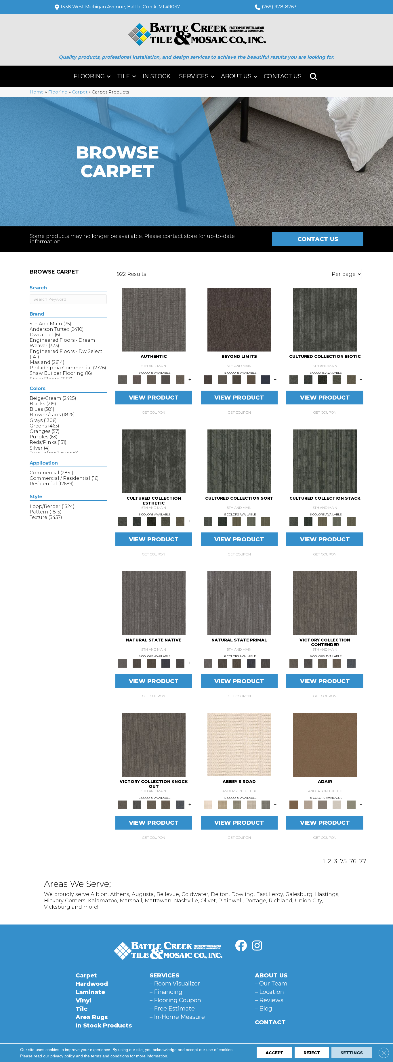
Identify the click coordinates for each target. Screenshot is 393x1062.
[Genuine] (151, 379)
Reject (312, 1052)
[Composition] (337, 379)
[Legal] (165, 379)
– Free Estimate (172, 1008)
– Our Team (271, 983)
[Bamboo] (222, 804)
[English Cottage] (351, 804)
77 (362, 861)
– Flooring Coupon (175, 1000)
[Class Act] (322, 804)
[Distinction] (351, 379)
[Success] (351, 662)
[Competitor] (322, 662)
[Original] (180, 662)
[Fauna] (251, 379)
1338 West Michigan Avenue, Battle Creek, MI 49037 (120, 6)
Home (37, 92)
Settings (351, 1052)
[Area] (239, 319)
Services (194, 76)
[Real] (180, 379)
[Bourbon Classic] (325, 744)
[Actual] (154, 319)
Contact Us (283, 76)
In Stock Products (104, 1025)
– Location (269, 991)
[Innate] (165, 662)
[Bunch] (222, 521)
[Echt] (137, 379)
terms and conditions (110, 1056)
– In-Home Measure (177, 1016)
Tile (123, 76)
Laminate (90, 992)
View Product (154, 397)
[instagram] (257, 946)
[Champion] (308, 662)
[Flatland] (265, 379)
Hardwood (92, 983)
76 (353, 861)
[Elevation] (236, 379)
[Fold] (236, 521)
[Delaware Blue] (265, 804)
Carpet (79, 92)
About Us (236, 76)
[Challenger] (325, 602)
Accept (274, 1052)
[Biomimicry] (325, 319)
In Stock (156, 76)
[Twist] (265, 521)
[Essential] (137, 662)
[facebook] (241, 946)
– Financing (166, 991)
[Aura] (239, 744)
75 (343, 861)
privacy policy (62, 1056)
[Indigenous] (151, 662)
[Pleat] (251, 521)
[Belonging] (154, 602)
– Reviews (269, 1000)
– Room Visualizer (175, 983)
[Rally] (337, 662)
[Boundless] (236, 804)
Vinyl (83, 1000)
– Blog (263, 1008)
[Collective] (322, 379)
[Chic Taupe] (251, 804)
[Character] (308, 379)
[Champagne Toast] (308, 804)
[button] (109, 76)
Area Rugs (92, 1017)
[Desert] (222, 379)
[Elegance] (337, 804)
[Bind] (239, 461)
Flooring (89, 76)
